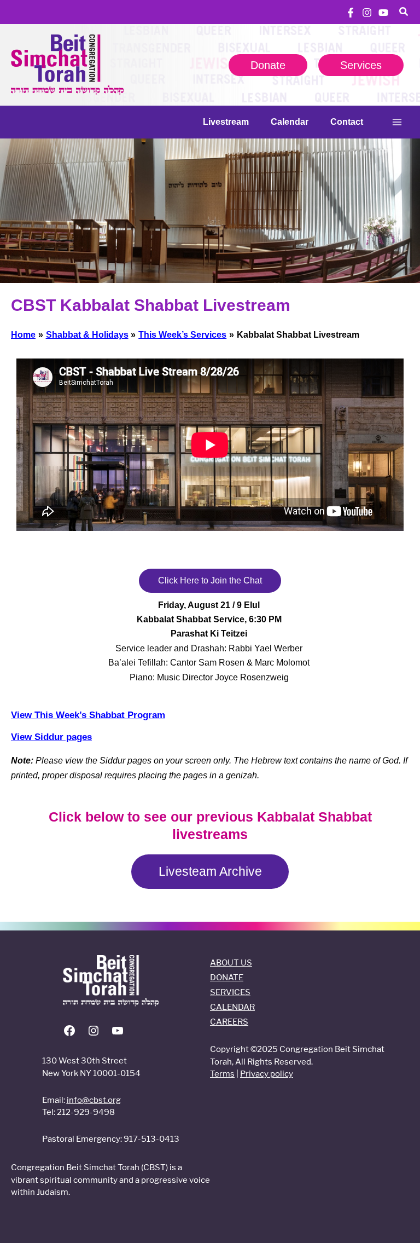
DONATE (226, 977)
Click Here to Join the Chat (210, 580)
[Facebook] (350, 13)
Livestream (226, 121)
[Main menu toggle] (397, 122)
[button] (404, 13)
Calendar (289, 121)
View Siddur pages (51, 737)
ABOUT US (231, 962)
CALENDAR (232, 1007)
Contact (346, 121)
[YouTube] (383, 13)
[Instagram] (367, 13)
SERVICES (230, 992)
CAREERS (229, 1021)
